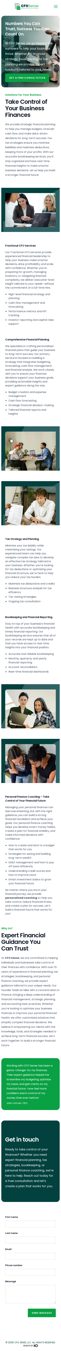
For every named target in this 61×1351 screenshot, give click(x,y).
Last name (11, 1233)
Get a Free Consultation (27, 77)
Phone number (13, 1265)
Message (10, 1281)
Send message (42, 1313)
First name (11, 1217)
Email (8, 1249)
